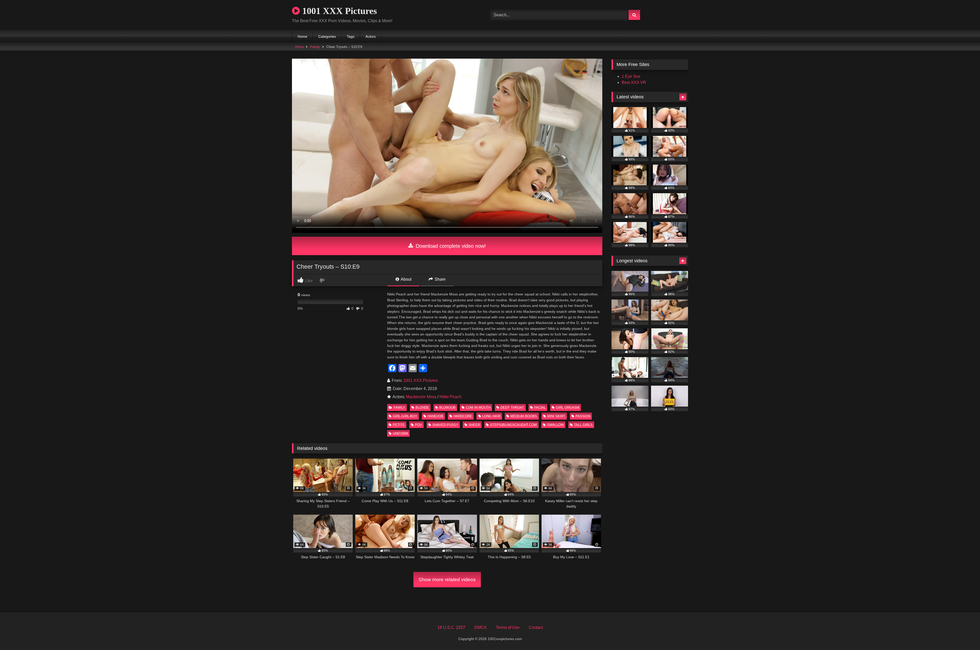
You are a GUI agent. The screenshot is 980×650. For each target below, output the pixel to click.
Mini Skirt (556, 416)
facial (540, 407)
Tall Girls (583, 425)
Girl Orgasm (567, 407)
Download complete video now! (450, 246)
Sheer (474, 425)
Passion (582, 416)
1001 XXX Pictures (338, 11)
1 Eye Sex (631, 76)
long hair (491, 416)
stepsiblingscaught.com (513, 425)
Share (440, 279)
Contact (536, 627)
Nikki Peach (450, 397)
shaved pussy (445, 425)
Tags (350, 36)
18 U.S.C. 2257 (451, 627)
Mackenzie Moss (421, 397)
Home (302, 36)
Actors (370, 36)
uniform (400, 433)
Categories (327, 36)
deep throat (512, 407)
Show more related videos (447, 579)
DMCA (480, 627)
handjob (435, 416)
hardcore (463, 416)
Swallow (555, 425)
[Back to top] (964, 635)
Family (315, 47)
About (405, 279)
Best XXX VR (634, 82)
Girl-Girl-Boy (405, 416)
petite (399, 425)
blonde (422, 407)
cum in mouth (478, 407)
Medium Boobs (523, 416)
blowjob (447, 407)
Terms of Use (508, 627)
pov (418, 425)
